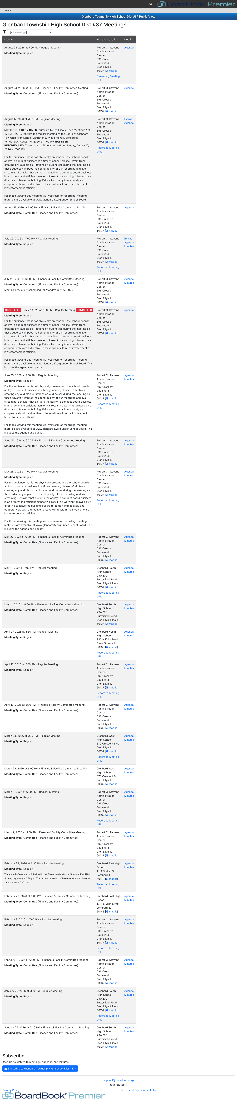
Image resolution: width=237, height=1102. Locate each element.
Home (8, 10)
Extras (128, 119)
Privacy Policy (11, 1090)
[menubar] (118, 4)
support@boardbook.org (118, 1080)
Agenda (129, 47)
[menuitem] (151, 4)
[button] (151, 4)
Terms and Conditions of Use (139, 1090)
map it (112, 70)
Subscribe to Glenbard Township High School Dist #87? (41, 1068)
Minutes (129, 246)
